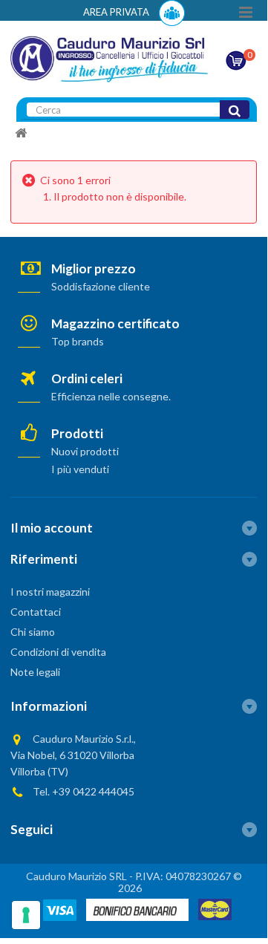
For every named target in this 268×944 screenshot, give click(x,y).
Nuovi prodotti (85, 451)
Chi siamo (32, 631)
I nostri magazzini (50, 591)
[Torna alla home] (20, 133)
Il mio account (51, 528)
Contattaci (35, 611)
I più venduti (80, 469)
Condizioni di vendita (58, 651)
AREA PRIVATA (117, 12)
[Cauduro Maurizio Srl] (109, 57)
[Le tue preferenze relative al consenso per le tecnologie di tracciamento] (26, 915)
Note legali (35, 671)
